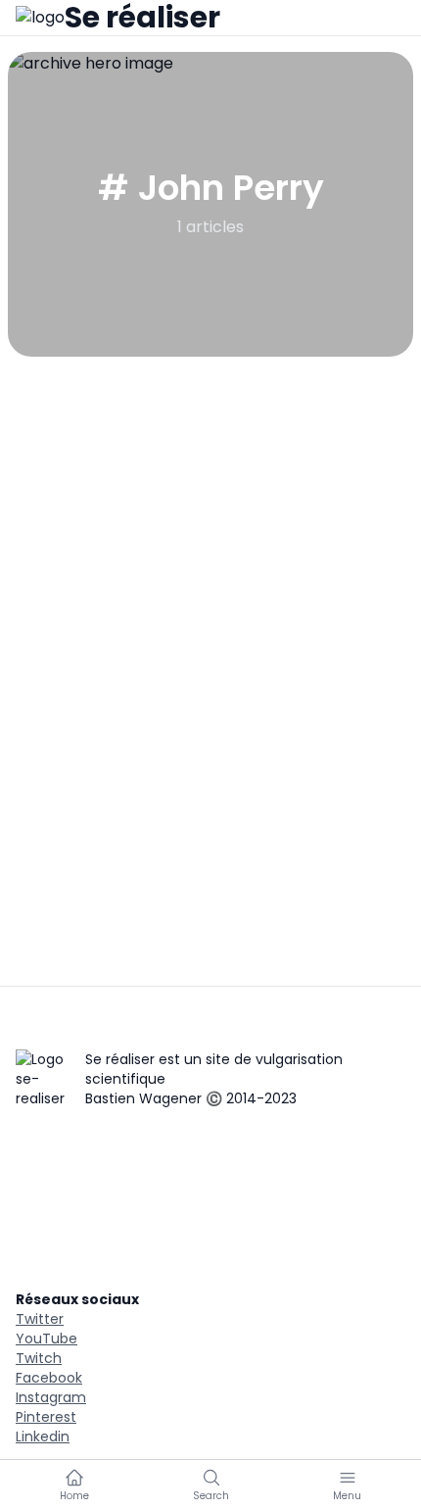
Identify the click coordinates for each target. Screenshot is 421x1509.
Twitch (39, 1358)
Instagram (51, 1397)
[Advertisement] (210, 577)
